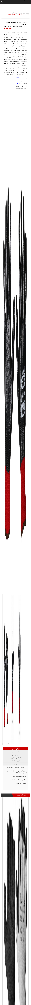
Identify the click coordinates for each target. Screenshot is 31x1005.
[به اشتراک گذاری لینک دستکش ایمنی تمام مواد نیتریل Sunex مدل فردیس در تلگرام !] (17, 84)
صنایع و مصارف (15, 755)
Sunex (17, 78)
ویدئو (15, 764)
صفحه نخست (27, 12)
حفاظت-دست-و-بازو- (17, 12)
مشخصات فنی (15, 752)
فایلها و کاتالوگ (15, 761)
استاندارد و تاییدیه (15, 758)
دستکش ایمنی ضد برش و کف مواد (21, 13)
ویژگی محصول (15, 749)
